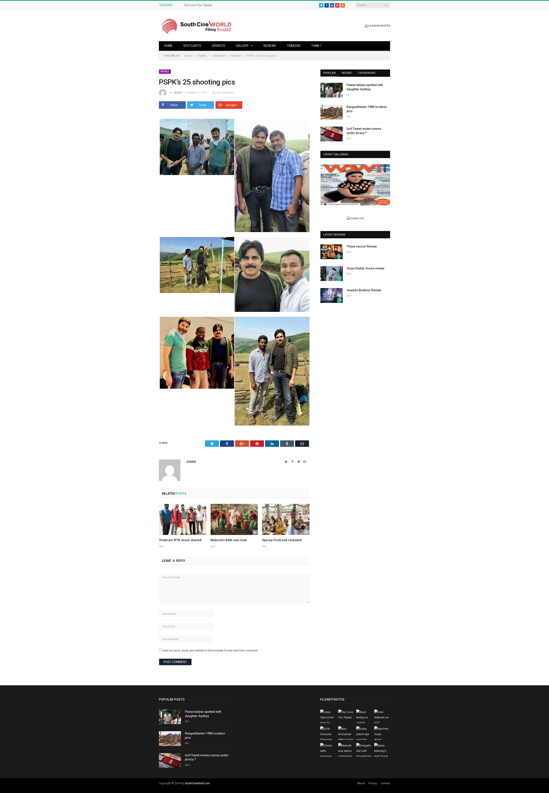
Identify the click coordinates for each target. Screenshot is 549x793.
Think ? (316, 45)
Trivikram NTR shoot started (180, 540)
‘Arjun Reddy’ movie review (365, 268)
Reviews (270, 45)
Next (385, 185)
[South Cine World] (196, 25)
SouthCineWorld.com (197, 783)
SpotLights (192, 45)
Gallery (242, 45)
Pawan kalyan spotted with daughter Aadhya (365, 87)
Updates (218, 45)
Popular (329, 72)
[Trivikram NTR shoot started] (182, 519)
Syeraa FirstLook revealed (282, 540)
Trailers (293, 45)
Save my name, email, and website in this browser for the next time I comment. (210, 650)
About (361, 783)
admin (178, 92)
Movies (165, 71)
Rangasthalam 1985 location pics (367, 109)
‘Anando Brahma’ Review (364, 290)
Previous (325, 185)
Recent (347, 72)
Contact (385, 783)
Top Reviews (367, 72)
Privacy (372, 783)
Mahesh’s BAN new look (229, 540)
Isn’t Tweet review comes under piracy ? (364, 131)
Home (168, 45)
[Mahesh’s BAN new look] (234, 519)
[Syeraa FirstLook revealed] (285, 519)
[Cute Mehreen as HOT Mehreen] (355, 184)
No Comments (225, 92)
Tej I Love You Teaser (198, 5)
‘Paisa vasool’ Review (362, 246)
